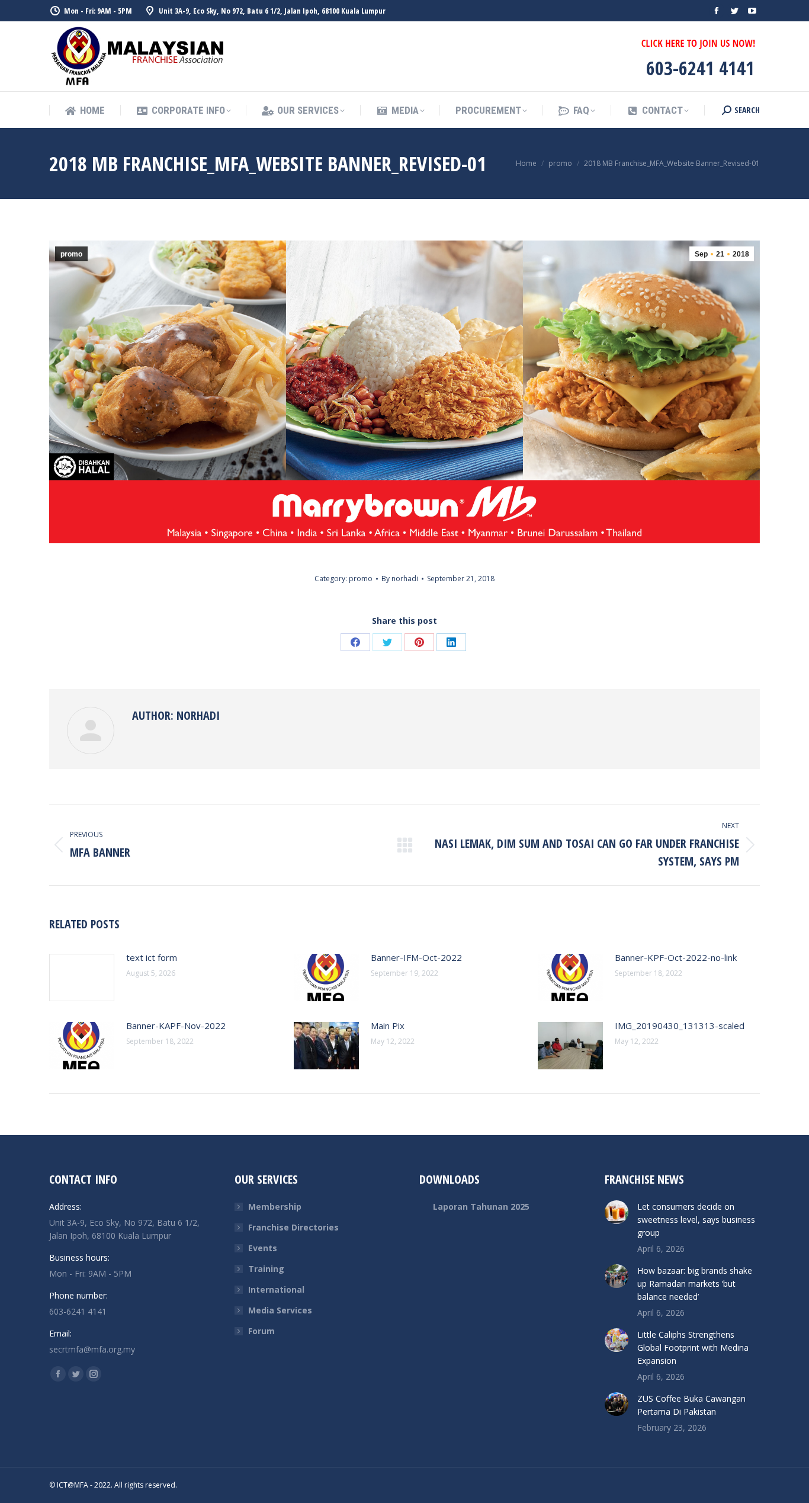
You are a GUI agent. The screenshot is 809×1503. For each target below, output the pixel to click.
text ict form (151, 957)
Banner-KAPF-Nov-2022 (176, 1025)
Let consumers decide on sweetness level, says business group (696, 1219)
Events (262, 1248)
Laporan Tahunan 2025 (481, 1206)
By (399, 578)
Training (266, 1268)
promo (71, 254)
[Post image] (81, 977)
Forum (261, 1331)
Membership (274, 1206)
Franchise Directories (293, 1227)
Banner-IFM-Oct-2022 (416, 957)
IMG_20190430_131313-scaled (679, 1025)
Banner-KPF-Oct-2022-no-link (676, 957)
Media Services (280, 1310)
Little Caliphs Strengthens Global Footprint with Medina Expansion (693, 1347)
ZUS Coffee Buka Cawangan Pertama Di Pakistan (691, 1405)
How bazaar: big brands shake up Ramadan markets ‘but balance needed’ (694, 1283)
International (276, 1289)
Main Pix (387, 1025)
